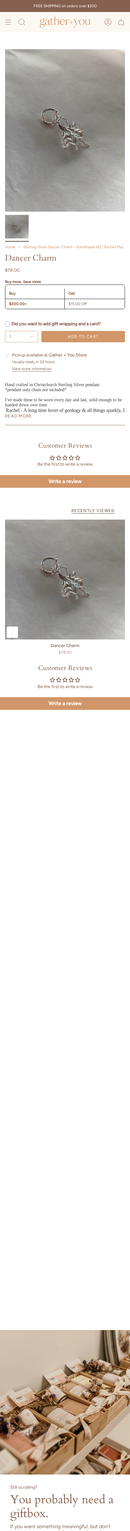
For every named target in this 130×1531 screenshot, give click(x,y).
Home (10, 247)
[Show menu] (8, 22)
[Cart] (121, 22)
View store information (31, 369)
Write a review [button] (65, 481)
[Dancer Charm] (65, 579)
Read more (18, 416)
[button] (21, 22)
